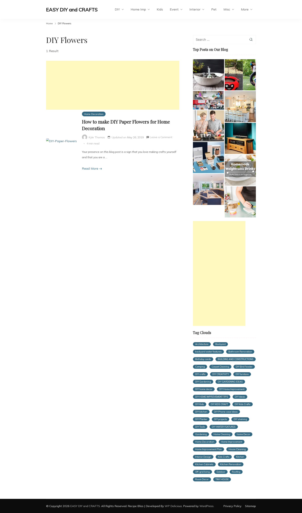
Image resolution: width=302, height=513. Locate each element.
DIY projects (220, 419)
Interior (194, 9)
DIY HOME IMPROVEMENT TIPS (211, 396)
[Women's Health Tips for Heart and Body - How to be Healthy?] (208, 125)
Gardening (201, 434)
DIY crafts (200, 374)
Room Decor (202, 479)
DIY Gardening (203, 381)
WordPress (206, 506)
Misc (227, 9)
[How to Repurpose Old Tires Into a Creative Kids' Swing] (240, 74)
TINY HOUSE (222, 479)
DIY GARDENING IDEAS (230, 381)
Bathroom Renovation (240, 351)
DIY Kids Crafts (242, 404)
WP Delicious (173, 506)
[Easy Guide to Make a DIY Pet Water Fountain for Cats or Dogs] (208, 74)
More (245, 9)
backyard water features (208, 351)
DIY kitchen (201, 411)
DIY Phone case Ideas (226, 411)
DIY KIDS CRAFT (219, 404)
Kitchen (240, 456)
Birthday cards (203, 359)
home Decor (243, 434)
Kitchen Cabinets (204, 464)
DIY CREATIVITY (220, 374)
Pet (214, 9)
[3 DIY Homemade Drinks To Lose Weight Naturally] (240, 170)
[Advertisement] (112, 85)
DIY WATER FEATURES (224, 426)
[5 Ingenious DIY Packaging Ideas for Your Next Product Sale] (208, 157)
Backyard (220, 344)
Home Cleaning (222, 434)
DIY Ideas (240, 396)
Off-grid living (202, 471)
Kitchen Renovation (230, 464)
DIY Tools (200, 426)
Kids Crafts (223, 456)
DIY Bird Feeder (244, 366)
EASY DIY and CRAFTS (72, 9)
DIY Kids (199, 404)
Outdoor (221, 471)
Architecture (201, 344)
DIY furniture (242, 374)
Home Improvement (231, 441)
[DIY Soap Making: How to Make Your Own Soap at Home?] (240, 201)
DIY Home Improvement (232, 389)
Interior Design (203, 456)
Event (174, 9)
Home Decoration (93, 113)
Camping (200, 366)
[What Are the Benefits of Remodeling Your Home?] (208, 189)
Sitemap (250, 506)
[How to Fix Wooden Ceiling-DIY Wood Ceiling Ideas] (240, 106)
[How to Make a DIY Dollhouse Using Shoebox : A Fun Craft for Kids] (208, 100)
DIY (117, 9)
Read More (90, 168)
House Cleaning (237, 449)
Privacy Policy (232, 506)
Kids (160, 9)
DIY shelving (240, 419)
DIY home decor (203, 389)
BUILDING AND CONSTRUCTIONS (235, 359)
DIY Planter (201, 419)
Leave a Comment (161, 137)
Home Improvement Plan (208, 449)
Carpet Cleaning (220, 366)
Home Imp (138, 9)
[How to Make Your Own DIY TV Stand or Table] (240, 138)
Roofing (236, 471)
